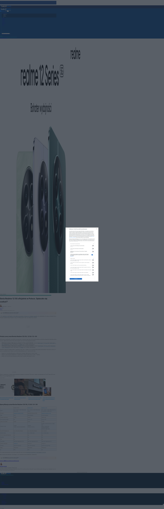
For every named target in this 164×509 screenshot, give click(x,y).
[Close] (97, 229)
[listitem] (82, 243)
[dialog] (82, 254)
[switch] (92, 245)
